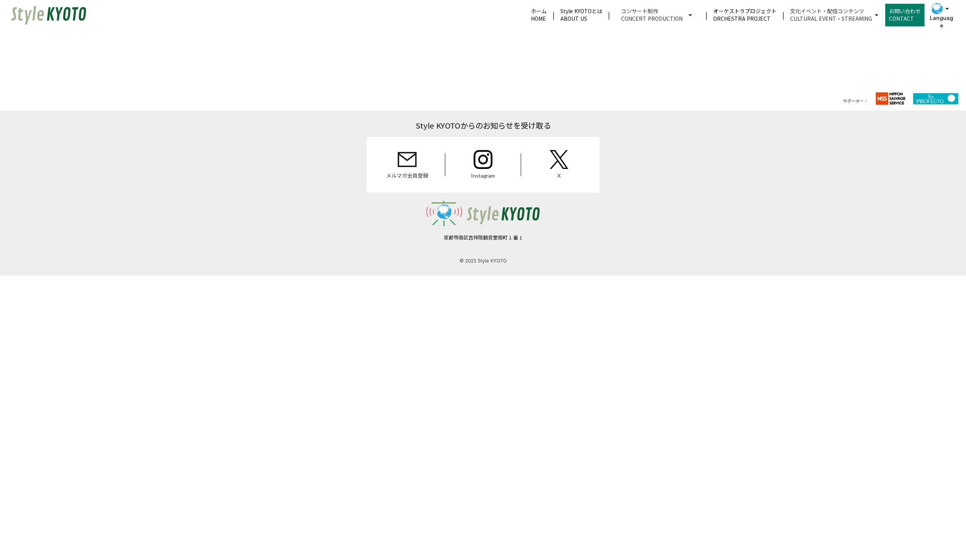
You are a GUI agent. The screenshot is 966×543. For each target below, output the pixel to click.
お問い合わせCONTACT (905, 14)
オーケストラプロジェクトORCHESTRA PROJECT (745, 14)
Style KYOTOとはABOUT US (581, 14)
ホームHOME (539, 14)
